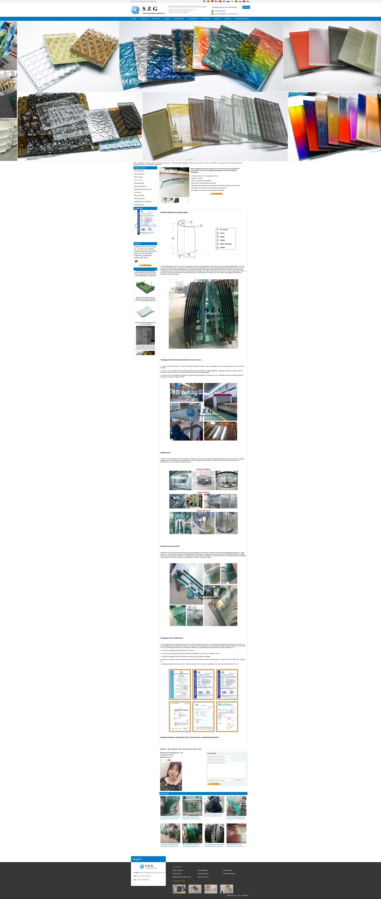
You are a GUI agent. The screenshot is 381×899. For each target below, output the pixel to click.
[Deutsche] (212, 1)
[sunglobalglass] (161, 760)
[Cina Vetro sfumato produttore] (210, 893)
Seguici (136, 859)
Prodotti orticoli (139, 204)
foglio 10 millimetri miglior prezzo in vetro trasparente (145, 289)
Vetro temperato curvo (163, 163)
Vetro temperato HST (175, 749)
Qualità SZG (179, 19)
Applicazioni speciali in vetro (143, 189)
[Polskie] (240, 1)
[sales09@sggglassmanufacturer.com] (166, 760)
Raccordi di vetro (139, 198)
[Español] (208, 1)
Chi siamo (156, 19)
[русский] (228, 1)
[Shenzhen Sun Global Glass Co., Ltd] (148, 13)
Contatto (228, 19)
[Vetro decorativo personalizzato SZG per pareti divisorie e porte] (190, 91)
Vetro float (137, 192)
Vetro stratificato (139, 174)
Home (134, 19)
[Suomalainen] (248, 1)
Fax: (135, 876)
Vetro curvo (198, 749)
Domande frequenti (242, 19)
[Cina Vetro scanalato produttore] (195, 893)
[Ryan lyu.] (136, 261)
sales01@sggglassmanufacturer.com (227, 14)
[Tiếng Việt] (220, 1)
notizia (217, 19)
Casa (135, 163)
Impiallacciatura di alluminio (143, 201)
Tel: (135, 880)
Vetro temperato (139, 171)
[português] (244, 1)
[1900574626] (164, 760)
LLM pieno (244, 895)
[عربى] (236, 1)
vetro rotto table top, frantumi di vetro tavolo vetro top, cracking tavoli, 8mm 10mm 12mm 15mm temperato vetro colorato (145, 338)
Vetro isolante (138, 177)
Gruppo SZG (193, 19)
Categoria (141, 163)
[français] (216, 1)
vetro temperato (187, 749)
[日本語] (232, 1)
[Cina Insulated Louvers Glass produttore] (179, 893)
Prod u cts (144, 19)
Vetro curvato (150, 163)
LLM (238, 895)
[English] (204, 1)
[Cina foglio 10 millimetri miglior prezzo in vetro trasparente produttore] (145, 287)
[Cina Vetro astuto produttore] (226, 893)
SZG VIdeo (206, 19)
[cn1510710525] (169, 760)
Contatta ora (145, 265)
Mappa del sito (231, 895)
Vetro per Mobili (139, 195)
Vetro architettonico (140, 186)
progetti (167, 19)
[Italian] (224, 1)
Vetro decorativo (139, 183)
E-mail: (136, 872)
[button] (186, 159)
